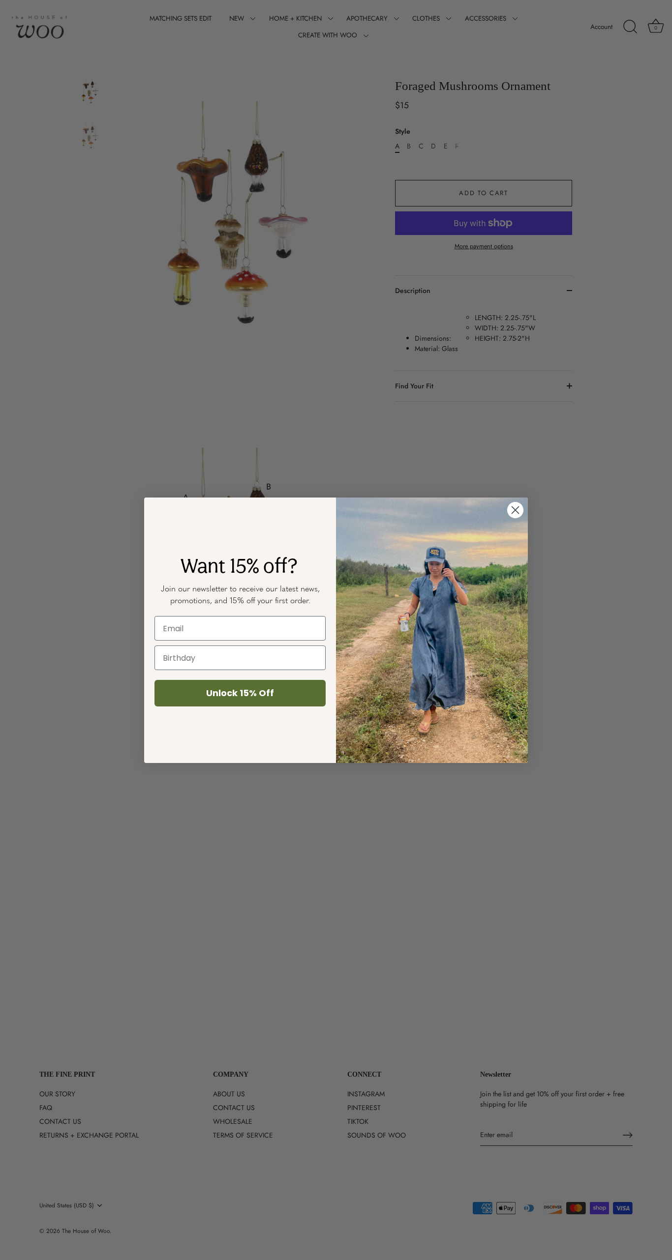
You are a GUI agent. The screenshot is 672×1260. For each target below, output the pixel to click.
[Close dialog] (515, 510)
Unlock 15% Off (240, 693)
